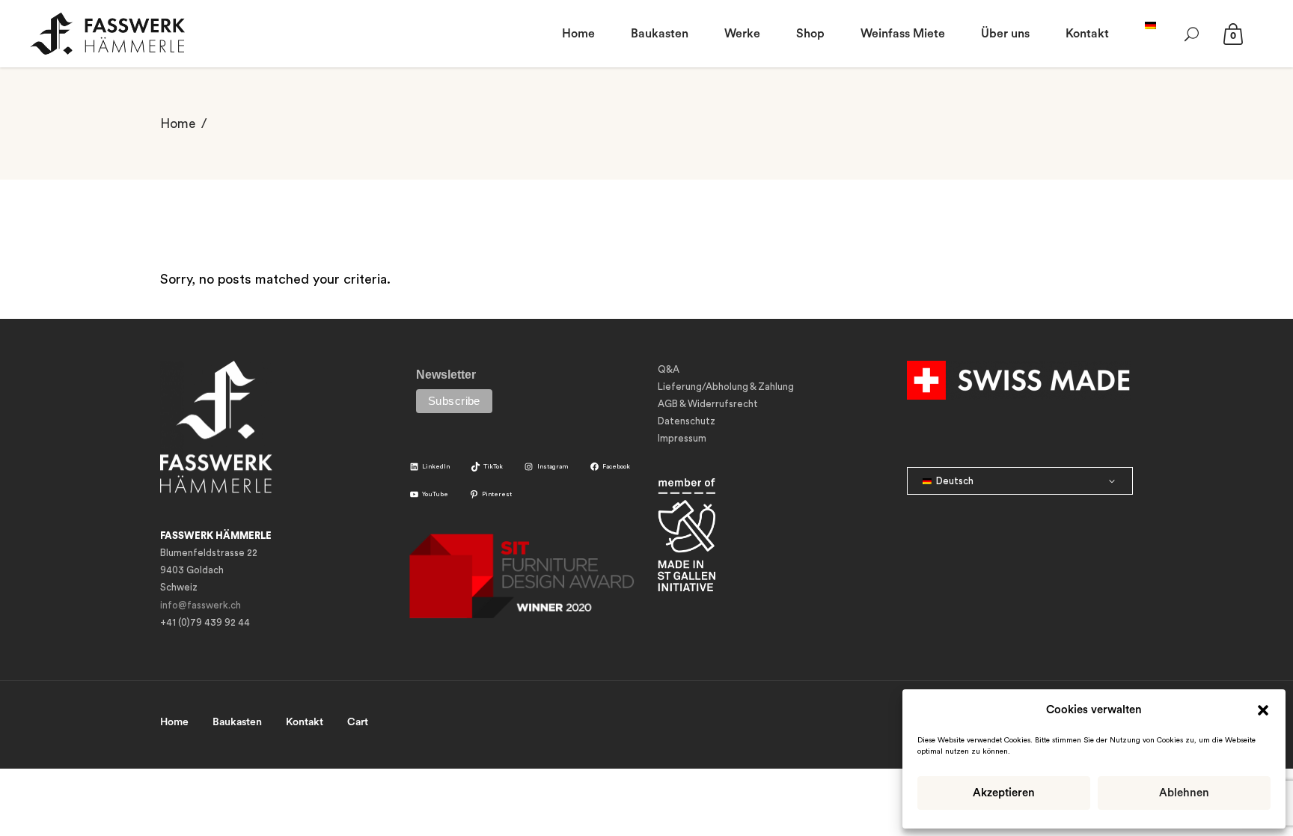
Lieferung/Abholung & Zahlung (726, 386)
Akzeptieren (1004, 793)
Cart (357, 722)
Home (177, 124)
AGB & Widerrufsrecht (708, 404)
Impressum (682, 438)
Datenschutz (686, 421)
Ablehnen (1184, 793)
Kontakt (304, 722)
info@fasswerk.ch (200, 605)
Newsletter (446, 374)
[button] (1263, 710)
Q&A (668, 369)
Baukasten (237, 722)
